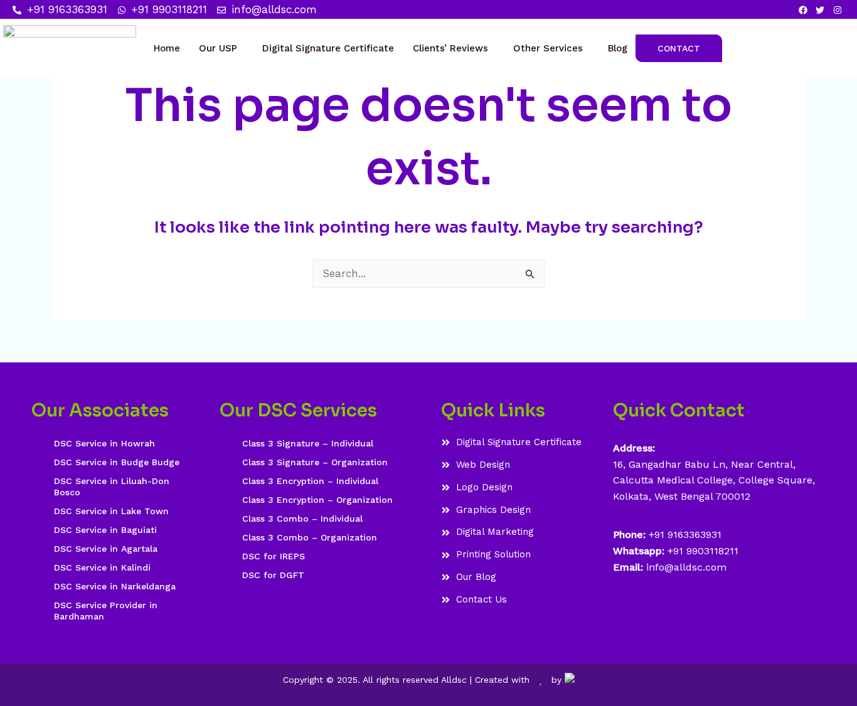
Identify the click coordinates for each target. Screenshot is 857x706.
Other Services (548, 48)
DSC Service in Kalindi (102, 567)
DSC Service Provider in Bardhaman (105, 610)
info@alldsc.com (685, 567)
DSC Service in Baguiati (105, 530)
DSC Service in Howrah (104, 443)
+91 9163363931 (685, 534)
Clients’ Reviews (450, 48)
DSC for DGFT (273, 575)
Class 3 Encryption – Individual (310, 481)
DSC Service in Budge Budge (116, 462)
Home (167, 48)
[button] (221, 49)
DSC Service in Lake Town (111, 511)
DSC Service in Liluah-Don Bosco (111, 486)
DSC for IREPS (273, 556)
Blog (617, 48)
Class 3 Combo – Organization (309, 537)
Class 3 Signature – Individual (307, 443)
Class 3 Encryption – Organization (317, 500)
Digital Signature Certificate (328, 48)
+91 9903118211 (703, 551)
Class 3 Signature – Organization (315, 462)
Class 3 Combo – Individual (302, 519)
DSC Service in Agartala (105, 549)
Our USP (218, 48)
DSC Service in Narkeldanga (115, 586)
